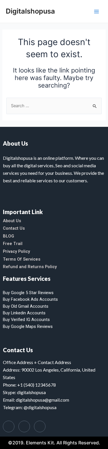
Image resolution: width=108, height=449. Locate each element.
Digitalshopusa (30, 11)
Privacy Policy (16, 251)
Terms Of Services (21, 259)
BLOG (8, 236)
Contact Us (14, 228)
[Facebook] (8, 426)
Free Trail (12, 243)
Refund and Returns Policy (30, 266)
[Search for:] (53, 105)
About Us (12, 220)
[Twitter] (24, 426)
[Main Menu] (96, 11)
